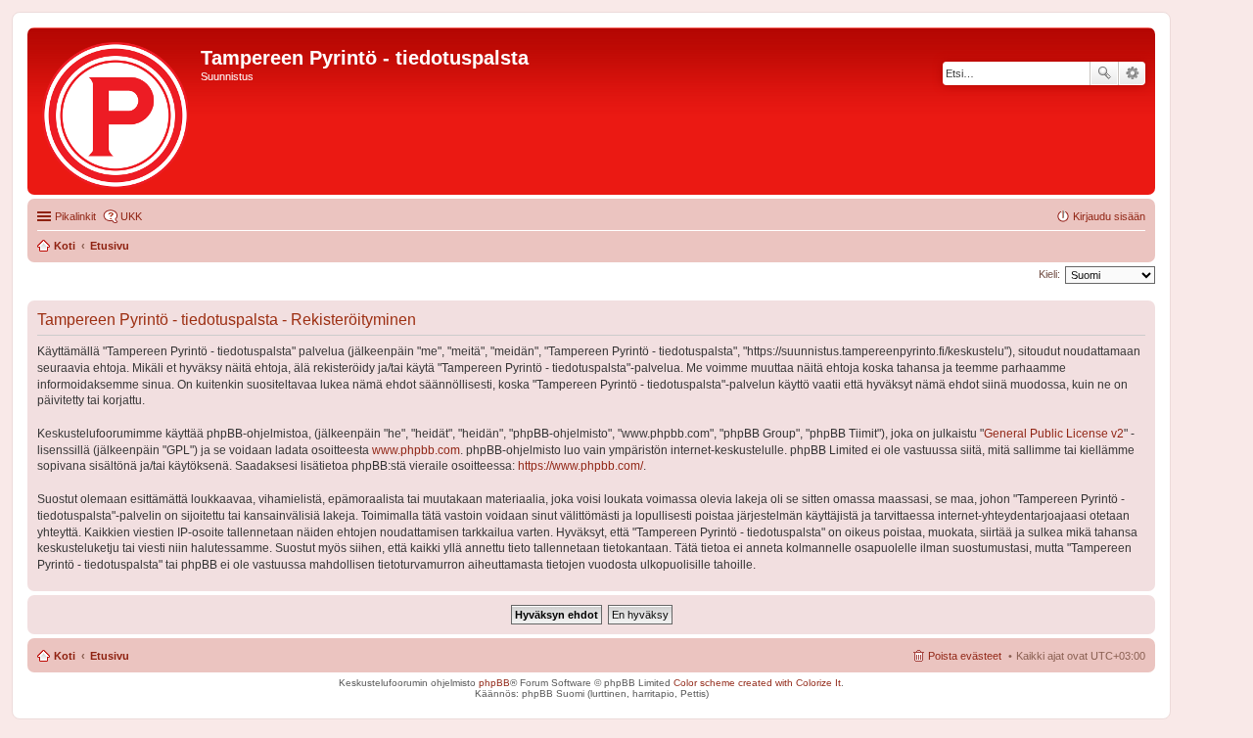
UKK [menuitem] (131, 216)
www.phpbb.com (416, 450)
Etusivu (109, 656)
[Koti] (116, 111)
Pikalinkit (75, 216)
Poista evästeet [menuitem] (964, 656)
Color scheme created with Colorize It (757, 682)
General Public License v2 (1054, 433)
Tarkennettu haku (1132, 73)
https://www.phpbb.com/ (580, 466)
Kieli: (1049, 274)
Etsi (1104, 73)
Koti (64, 656)
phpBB (494, 682)
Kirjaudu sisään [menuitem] (1109, 216)
